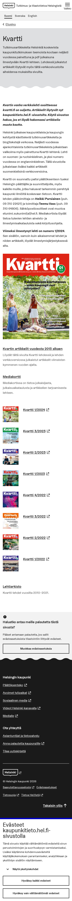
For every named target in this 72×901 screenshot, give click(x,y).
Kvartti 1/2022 (36, 559)
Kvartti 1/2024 (36, 409)
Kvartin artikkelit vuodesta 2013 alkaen (33, 348)
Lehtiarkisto (12, 586)
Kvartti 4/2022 (37, 495)
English (32, 16)
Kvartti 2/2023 (37, 452)
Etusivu (11, 24)
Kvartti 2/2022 (37, 537)
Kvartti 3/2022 (37, 516)
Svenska (20, 16)
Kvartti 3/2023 (37, 431)
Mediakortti (12, 376)
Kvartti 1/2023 (36, 473)
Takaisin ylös (53, 805)
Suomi (8, 16)
